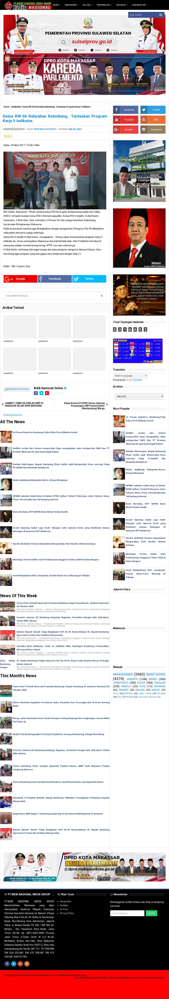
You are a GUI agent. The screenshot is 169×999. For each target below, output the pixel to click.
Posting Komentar (12, 415)
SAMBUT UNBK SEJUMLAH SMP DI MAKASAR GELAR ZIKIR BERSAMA (24, 404)
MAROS (156, 690)
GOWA (141, 682)
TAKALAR (160, 682)
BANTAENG (156, 674)
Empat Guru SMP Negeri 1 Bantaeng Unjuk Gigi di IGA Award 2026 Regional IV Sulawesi (58, 814)
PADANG (130, 697)
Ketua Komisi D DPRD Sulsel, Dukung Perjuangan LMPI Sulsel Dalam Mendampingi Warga (84, 406)
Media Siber (158, 977)
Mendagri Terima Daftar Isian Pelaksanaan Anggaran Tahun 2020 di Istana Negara (56, 559)
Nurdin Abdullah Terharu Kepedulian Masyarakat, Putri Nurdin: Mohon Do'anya (54, 544)
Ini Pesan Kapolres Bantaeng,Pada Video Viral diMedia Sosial (45, 432)
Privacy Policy (67, 913)
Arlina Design (91, 977)
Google (20, 278)
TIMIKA (141, 697)
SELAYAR (161, 693)
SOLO (119, 697)
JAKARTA (132, 679)
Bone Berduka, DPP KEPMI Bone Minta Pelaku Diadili (40, 512)
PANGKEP (124, 690)
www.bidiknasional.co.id (126, 977)
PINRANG (128, 693)
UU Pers (64, 909)
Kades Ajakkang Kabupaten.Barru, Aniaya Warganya (40, 480)
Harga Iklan (65, 901)
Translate (137, 380)
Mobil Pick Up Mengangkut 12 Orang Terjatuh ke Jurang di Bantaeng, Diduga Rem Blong (58, 734)
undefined (8, 341)
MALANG (140, 690)
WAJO (116, 693)
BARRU (153, 679)
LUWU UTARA (145, 693)
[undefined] (19, 326)
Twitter (89, 278)
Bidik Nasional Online (48, 388)
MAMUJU (126, 686)
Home (6, 107)
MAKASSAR (123, 674)
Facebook (55, 278)
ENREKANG (160, 686)
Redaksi (64, 905)
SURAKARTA (152, 697)
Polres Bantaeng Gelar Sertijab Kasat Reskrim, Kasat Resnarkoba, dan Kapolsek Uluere (58, 782)
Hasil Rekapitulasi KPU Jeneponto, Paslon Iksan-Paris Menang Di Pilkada (51, 575)
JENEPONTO (121, 682)
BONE (143, 686)
